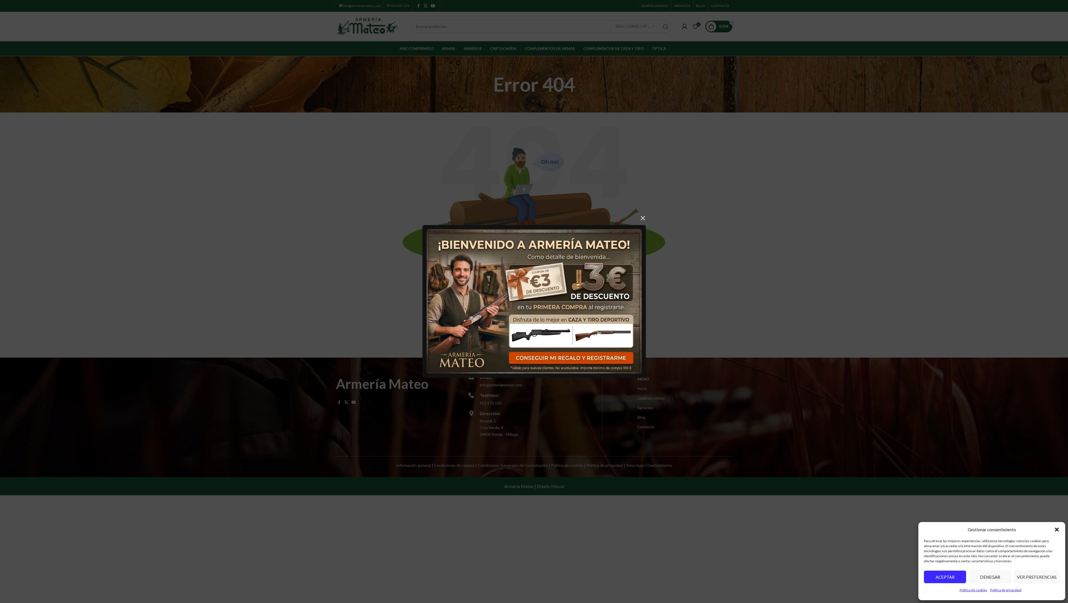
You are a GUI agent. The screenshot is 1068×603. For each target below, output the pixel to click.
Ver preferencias (1037, 577)
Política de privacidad (1005, 590)
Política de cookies (973, 590)
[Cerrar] (643, 218)
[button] (1057, 529)
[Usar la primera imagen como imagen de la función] (534, 300)
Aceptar (945, 577)
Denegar (990, 577)
